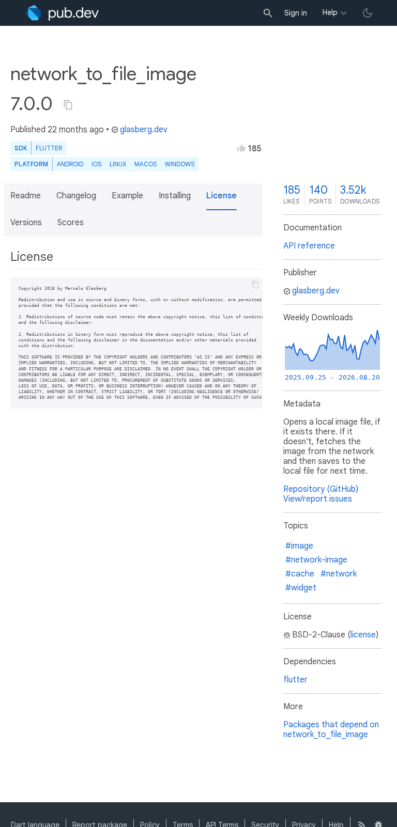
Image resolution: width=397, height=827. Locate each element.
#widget (300, 588)
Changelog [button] (76, 196)
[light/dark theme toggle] (367, 13)
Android (70, 164)
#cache (299, 574)
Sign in (295, 13)
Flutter (49, 148)
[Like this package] (241, 148)
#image (299, 546)
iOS (96, 164)
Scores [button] (70, 222)
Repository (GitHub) (320, 489)
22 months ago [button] (76, 129)
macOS (145, 164)
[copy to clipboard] (255, 284)
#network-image (316, 560)
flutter (295, 680)
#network (338, 574)
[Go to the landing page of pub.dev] (62, 13)
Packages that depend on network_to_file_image (331, 730)
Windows (179, 164)
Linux (118, 164)
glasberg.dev (143, 129)
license (363, 635)
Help (330, 12)
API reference (309, 246)
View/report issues (317, 499)
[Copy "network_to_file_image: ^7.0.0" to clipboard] (68, 105)
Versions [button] (26, 222)
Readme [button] (25, 196)
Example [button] (127, 196)
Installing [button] (175, 196)
